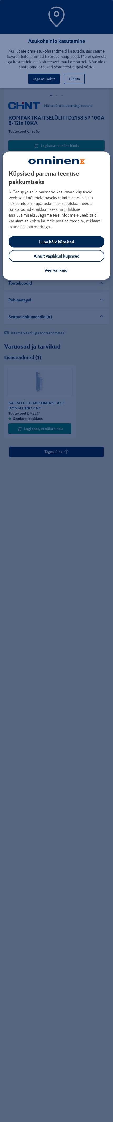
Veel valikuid (56, 270)
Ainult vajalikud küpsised (56, 256)
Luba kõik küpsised (56, 242)
